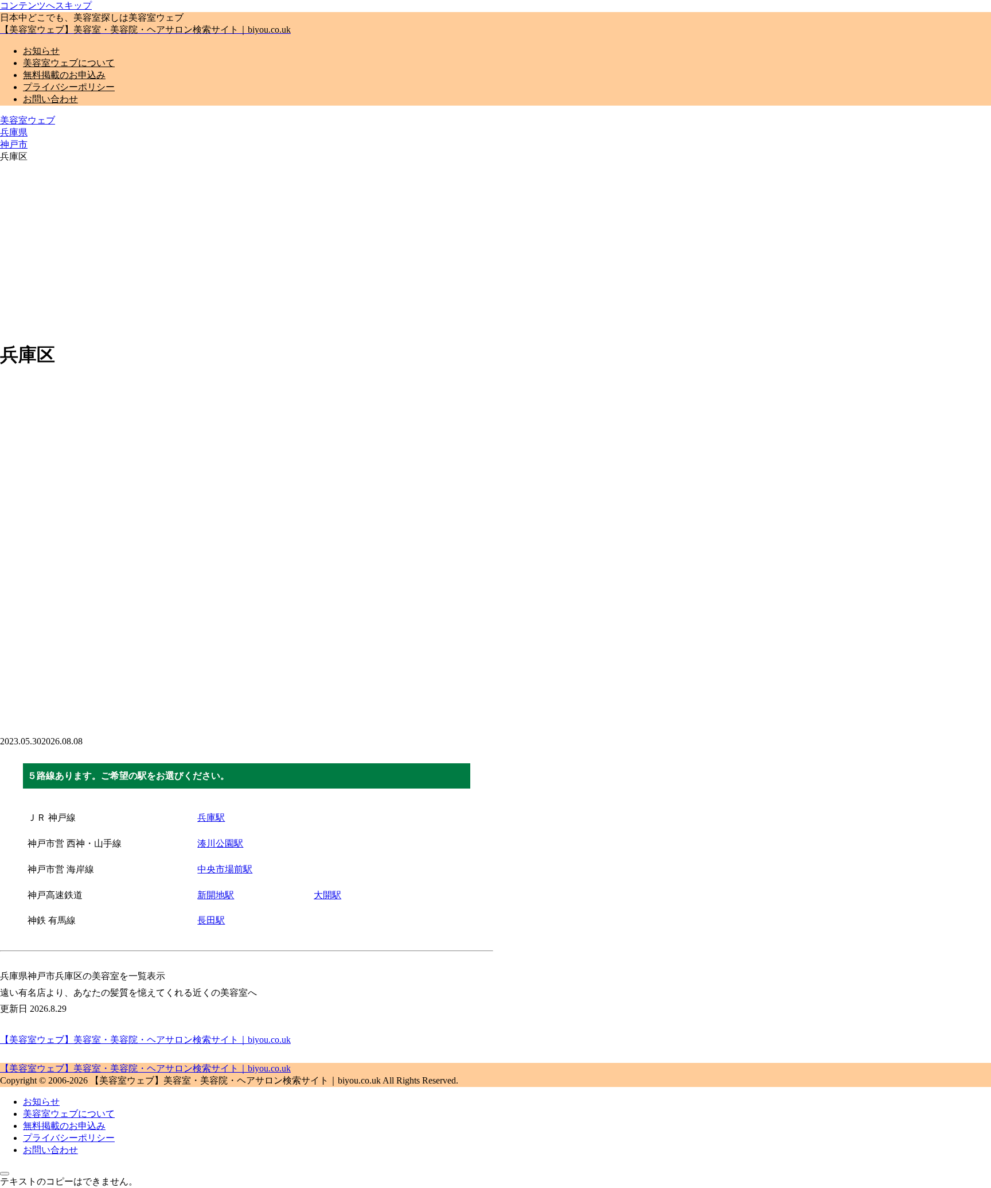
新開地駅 (215, 895)
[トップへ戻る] (4, 1173)
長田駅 (211, 920)
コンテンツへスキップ (46, 5)
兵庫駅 (211, 817)
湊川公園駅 (220, 843)
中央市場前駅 (224, 869)
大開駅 (327, 895)
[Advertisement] (495, 250)
